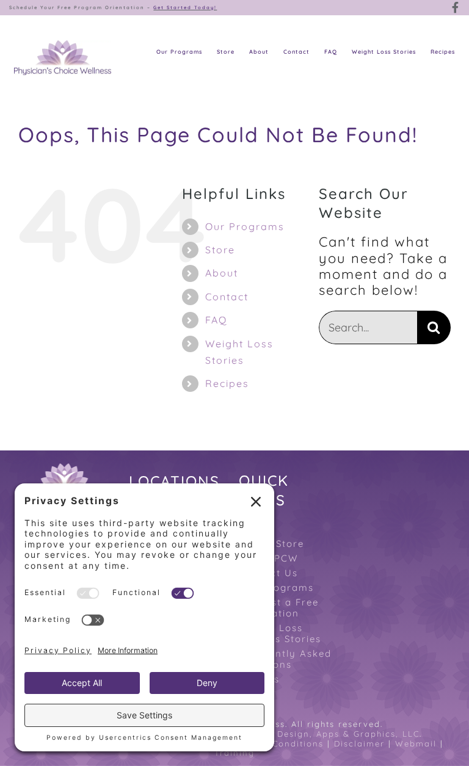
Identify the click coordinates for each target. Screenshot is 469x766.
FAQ (216, 320)
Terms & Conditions (277, 743)
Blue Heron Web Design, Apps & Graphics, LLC (308, 734)
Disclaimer (359, 743)
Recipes (227, 383)
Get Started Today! (185, 7)
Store (220, 250)
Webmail (416, 743)
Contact (227, 297)
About (221, 273)
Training (234, 752)
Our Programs (245, 226)
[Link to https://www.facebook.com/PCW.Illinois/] (456, 7)
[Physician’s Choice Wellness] (62, 47)
